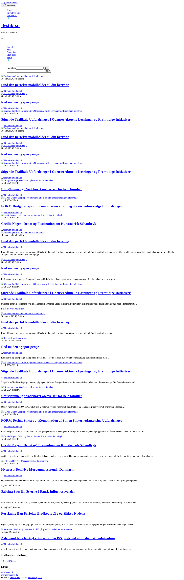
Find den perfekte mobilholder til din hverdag (35, 85)
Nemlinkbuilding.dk (13, 91)
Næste (13, 561)
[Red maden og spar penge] (14, 93)
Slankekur (11, 55)
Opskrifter (11, 52)
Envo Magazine (35, 577)
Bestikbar (10, 25)
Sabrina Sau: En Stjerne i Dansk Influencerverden (38, 491)
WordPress (15, 577)
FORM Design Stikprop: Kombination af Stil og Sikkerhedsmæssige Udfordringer (61, 206)
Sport (9, 57)
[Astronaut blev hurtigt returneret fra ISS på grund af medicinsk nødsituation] (36, 529)
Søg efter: (11, 68)
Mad (9, 49)
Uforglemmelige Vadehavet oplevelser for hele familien (41, 189)
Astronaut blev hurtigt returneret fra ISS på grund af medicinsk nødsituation (58, 538)
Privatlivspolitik (14, 13)
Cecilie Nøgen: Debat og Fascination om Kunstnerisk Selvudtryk (48, 224)
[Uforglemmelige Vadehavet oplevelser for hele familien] (27, 180)
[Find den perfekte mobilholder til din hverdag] (23, 76)
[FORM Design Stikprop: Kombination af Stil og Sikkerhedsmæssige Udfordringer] (39, 197)
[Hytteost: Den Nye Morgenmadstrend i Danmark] (24, 461)
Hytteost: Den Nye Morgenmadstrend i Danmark (37, 469)
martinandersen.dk (9, 575)
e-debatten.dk (7, 572)
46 (8, 561)
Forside (10, 47)
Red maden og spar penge (20, 102)
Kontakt (10, 10)
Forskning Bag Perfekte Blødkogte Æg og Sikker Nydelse (43, 513)
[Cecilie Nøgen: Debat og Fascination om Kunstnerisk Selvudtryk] (31, 215)
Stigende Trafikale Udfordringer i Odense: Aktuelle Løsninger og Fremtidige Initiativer (66, 119)
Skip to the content (9, 2)
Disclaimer (12, 15)
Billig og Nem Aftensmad (12, 308)
